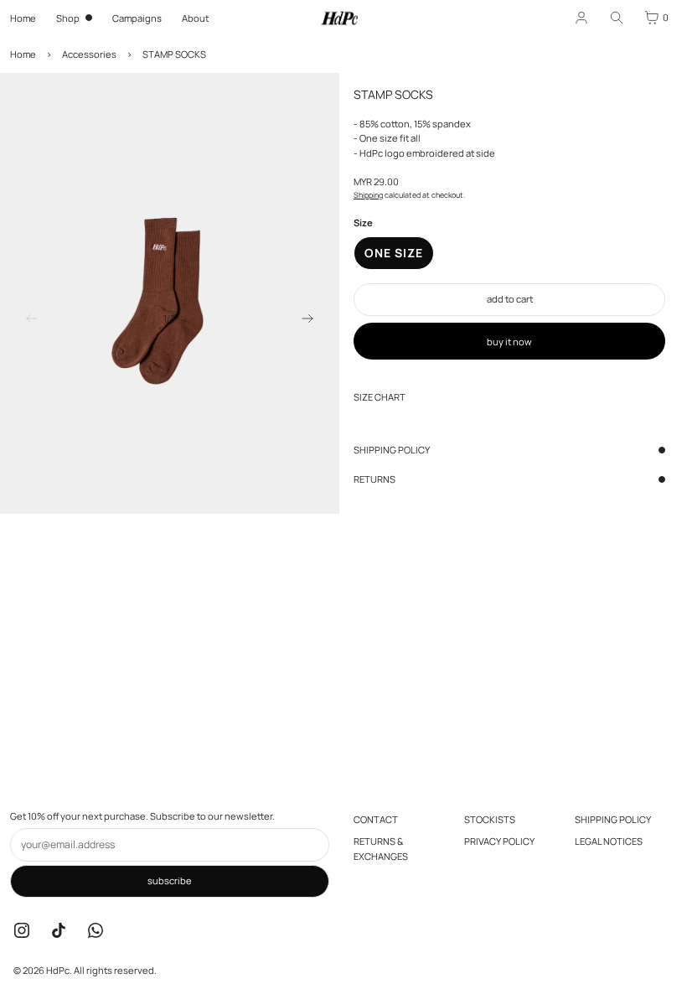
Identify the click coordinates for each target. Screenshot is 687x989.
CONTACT (376, 819)
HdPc (58, 970)
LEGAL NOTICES (609, 841)
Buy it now (509, 341)
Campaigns (137, 18)
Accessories (89, 54)
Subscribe (169, 880)
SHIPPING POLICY (392, 449)
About (195, 18)
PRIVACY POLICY (499, 841)
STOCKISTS (489, 819)
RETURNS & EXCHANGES (381, 848)
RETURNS (374, 479)
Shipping (368, 194)
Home (23, 18)
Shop (68, 18)
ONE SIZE (393, 253)
